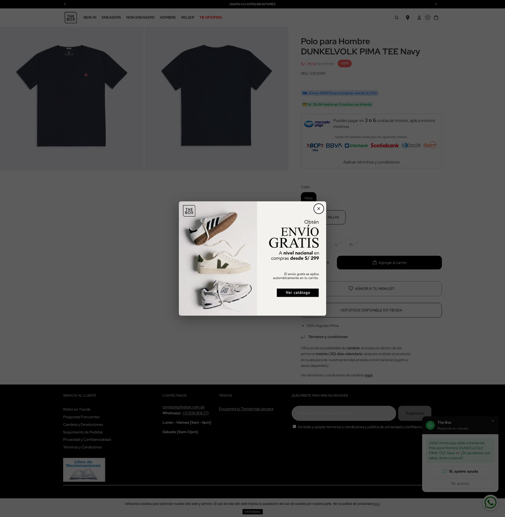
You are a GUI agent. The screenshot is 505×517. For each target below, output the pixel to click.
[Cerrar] (319, 208)
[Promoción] (252, 258)
